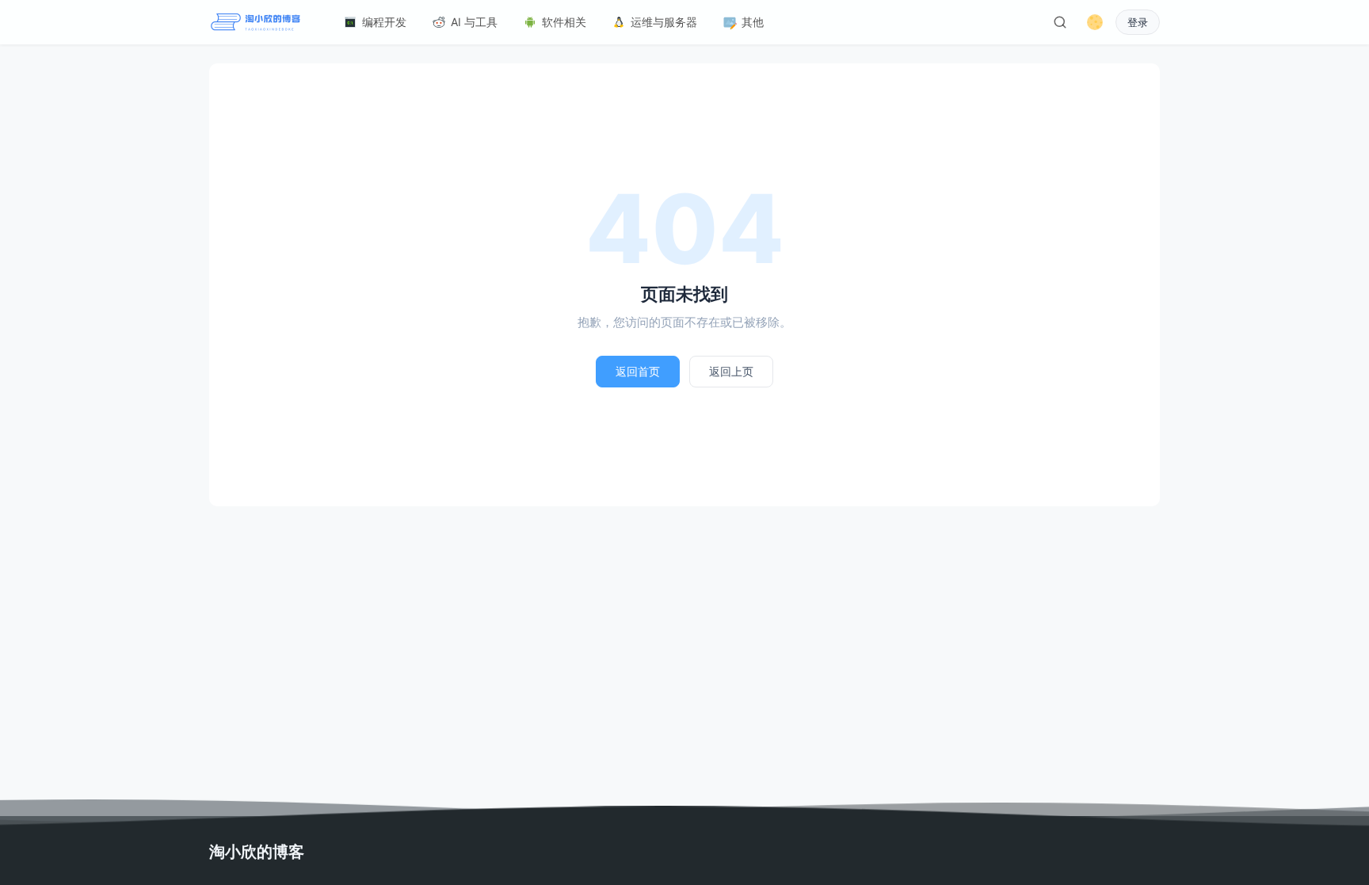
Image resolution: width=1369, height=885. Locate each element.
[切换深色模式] (1095, 22)
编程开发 (384, 22)
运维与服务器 (664, 22)
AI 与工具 (474, 22)
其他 (753, 22)
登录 (1137, 23)
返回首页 (638, 371)
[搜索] (1060, 22)
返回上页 (731, 371)
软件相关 (564, 22)
